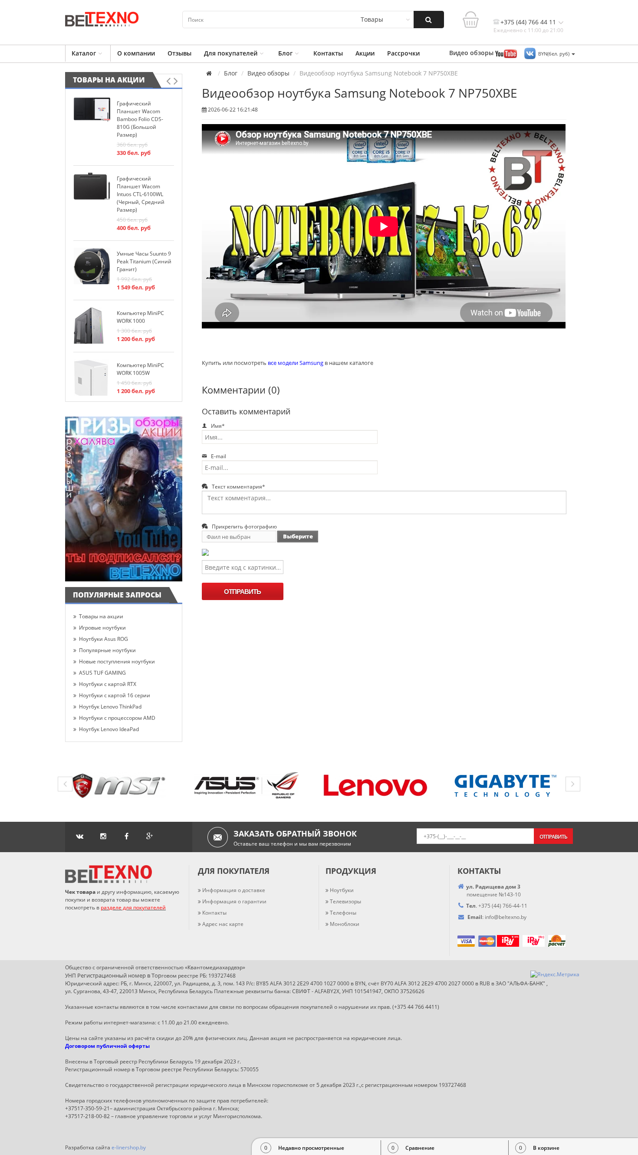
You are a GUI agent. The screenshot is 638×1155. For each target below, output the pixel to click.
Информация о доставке (233, 890)
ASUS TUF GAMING (102, 672)
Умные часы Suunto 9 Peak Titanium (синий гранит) (144, 261)
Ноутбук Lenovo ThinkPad (110, 706)
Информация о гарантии (234, 901)
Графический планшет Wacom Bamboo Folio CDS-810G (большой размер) (140, 119)
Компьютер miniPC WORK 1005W (140, 369)
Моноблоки (344, 924)
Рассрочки (403, 53)
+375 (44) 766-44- (499, 905)
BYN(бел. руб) (554, 53)
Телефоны (343, 912)
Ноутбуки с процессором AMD (117, 718)
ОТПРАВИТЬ (242, 591)
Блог (285, 53)
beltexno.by (505, 917)
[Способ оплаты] (496, 940)
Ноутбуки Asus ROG (103, 639)
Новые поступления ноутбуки (117, 661)
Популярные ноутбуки (107, 650)
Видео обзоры (268, 73)
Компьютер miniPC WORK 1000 (140, 317)
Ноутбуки (342, 890)
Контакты (328, 53)
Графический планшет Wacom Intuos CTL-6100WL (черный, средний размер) (140, 194)
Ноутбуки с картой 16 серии (114, 695)
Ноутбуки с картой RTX (107, 684)
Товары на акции (109, 80)
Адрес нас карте (222, 924)
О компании (136, 53)
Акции (365, 53)
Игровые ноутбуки (102, 627)
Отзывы (179, 53)
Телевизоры (345, 901)
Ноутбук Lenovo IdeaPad (109, 729)
